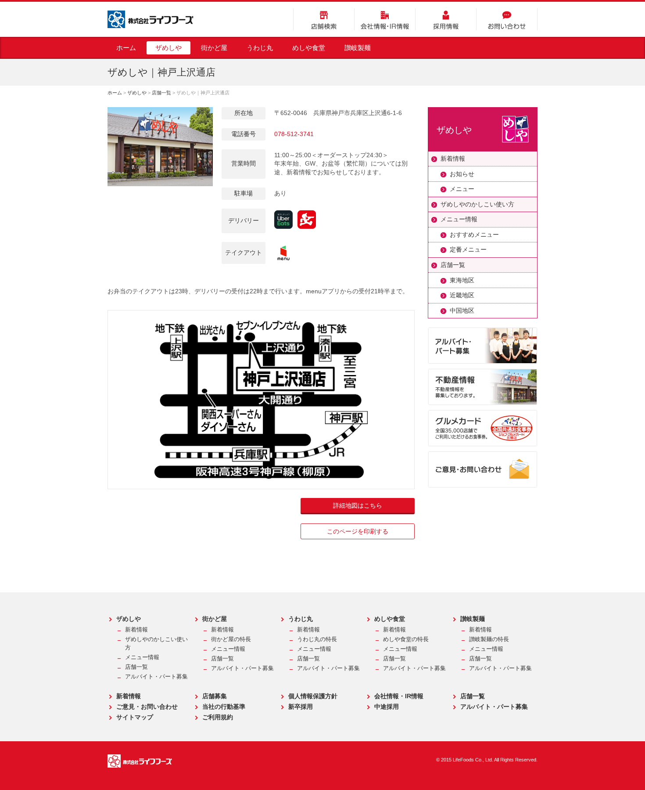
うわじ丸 (260, 47)
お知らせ (462, 173)
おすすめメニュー (474, 234)
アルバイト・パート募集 (156, 677)
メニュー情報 (459, 219)
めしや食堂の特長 (406, 639)
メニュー (462, 188)
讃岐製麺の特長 (489, 639)
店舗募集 (214, 696)
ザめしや (168, 47)
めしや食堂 (308, 47)
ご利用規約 (217, 717)
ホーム (126, 47)
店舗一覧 (161, 92)
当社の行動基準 (223, 706)
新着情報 (453, 158)
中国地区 (462, 310)
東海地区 (462, 280)
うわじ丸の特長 (317, 639)
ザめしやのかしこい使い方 (477, 204)
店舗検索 (324, 19)
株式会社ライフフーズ (151, 19)
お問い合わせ (507, 19)
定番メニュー (468, 249)
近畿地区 (462, 295)
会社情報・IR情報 (385, 19)
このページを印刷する (357, 531)
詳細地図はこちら (357, 505)
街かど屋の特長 (231, 639)
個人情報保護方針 (312, 696)
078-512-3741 (294, 133)
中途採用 (386, 706)
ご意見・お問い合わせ (147, 706)
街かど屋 (214, 47)
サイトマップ (134, 717)
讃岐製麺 (357, 47)
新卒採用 (300, 706)
